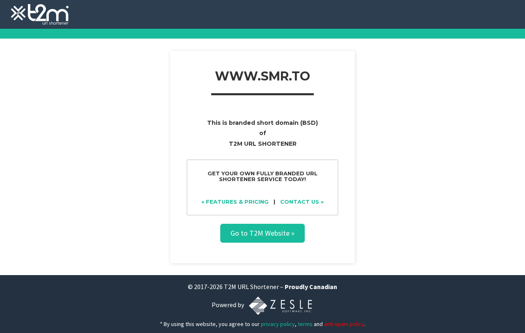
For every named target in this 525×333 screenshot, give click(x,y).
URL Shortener (258, 286)
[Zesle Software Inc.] (280, 305)
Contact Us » (302, 201)
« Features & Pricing (235, 201)
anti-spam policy (344, 324)
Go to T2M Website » (262, 233)
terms (305, 324)
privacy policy (278, 324)
